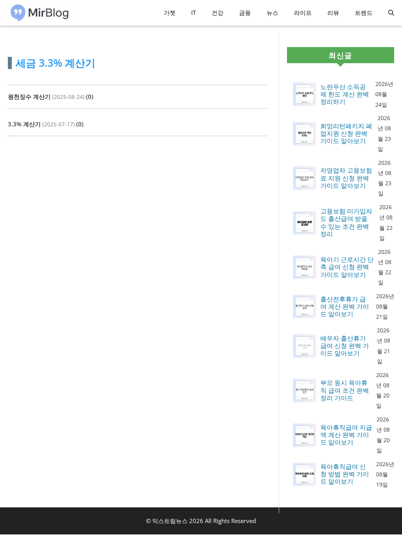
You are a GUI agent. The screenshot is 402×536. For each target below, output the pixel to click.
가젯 (169, 12)
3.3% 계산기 (24, 124)
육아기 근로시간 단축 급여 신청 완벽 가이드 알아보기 (347, 267)
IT (193, 12)
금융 (245, 12)
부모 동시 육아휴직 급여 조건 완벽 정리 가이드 (344, 390)
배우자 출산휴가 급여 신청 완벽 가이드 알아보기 (344, 346)
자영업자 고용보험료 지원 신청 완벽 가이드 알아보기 (346, 178)
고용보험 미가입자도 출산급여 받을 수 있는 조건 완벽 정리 (346, 223)
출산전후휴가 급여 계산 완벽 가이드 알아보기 (344, 306)
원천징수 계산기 (29, 96)
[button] (391, 12)
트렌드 (364, 12)
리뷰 (333, 12)
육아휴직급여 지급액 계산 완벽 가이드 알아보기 (346, 435)
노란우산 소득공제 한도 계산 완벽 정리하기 (344, 94)
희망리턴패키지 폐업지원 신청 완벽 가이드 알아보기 (346, 133)
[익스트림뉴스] (39, 13)
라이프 (303, 12)
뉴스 (272, 12)
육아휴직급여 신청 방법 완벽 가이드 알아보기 (344, 474)
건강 (217, 12)
